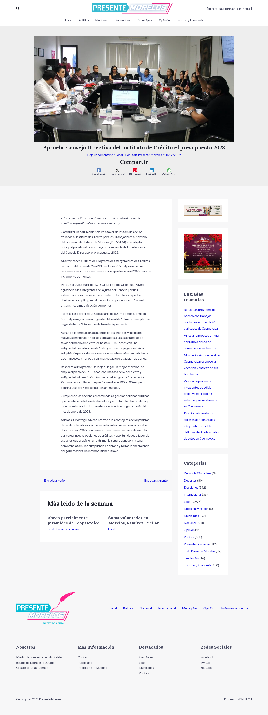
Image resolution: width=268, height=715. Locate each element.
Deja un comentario (100, 155)
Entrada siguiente (157, 480)
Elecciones (191, 487)
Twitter (205, 662)
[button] (18, 8)
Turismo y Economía (67, 529)
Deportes (190, 480)
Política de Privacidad (92, 667)
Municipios (191, 515)
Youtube (206, 667)
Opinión (189, 530)
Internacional (192, 494)
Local (119, 155)
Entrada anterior (53, 480)
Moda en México (195, 508)
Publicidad (85, 662)
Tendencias (191, 558)
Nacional (190, 523)
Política (189, 537)
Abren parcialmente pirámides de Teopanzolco (73, 520)
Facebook (207, 657)
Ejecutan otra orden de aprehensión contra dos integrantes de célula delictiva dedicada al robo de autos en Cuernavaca (201, 425)
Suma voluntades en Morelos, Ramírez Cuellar (133, 520)
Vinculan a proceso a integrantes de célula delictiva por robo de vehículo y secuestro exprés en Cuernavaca (202, 393)
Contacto (84, 657)
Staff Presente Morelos (199, 551)
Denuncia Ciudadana (197, 473)
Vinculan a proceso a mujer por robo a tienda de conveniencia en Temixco (202, 342)
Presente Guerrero (196, 544)
